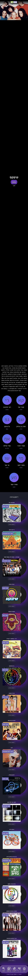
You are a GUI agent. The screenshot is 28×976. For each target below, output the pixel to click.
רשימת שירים (12, 524)
